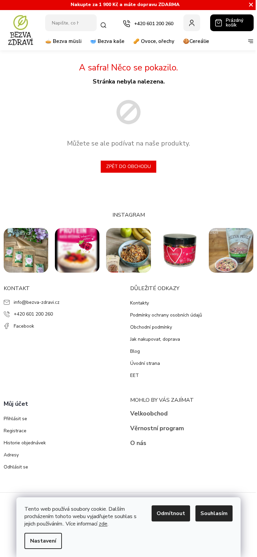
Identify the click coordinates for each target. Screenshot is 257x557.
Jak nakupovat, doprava (155, 339)
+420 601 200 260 (33, 314)
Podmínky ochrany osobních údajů (166, 315)
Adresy (11, 455)
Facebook (24, 326)
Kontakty (139, 303)
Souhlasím (214, 513)
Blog (135, 351)
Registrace (15, 431)
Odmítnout (171, 513)
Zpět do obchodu (128, 166)
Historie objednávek (25, 443)
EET (134, 375)
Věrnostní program (157, 428)
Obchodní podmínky (151, 327)
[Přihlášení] (191, 22)
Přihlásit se (15, 418)
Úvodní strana (145, 363)
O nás (138, 443)
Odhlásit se (16, 467)
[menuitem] (63, 44)
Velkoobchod (149, 413)
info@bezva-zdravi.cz (37, 302)
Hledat (104, 25)
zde (103, 523)
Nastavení (43, 541)
